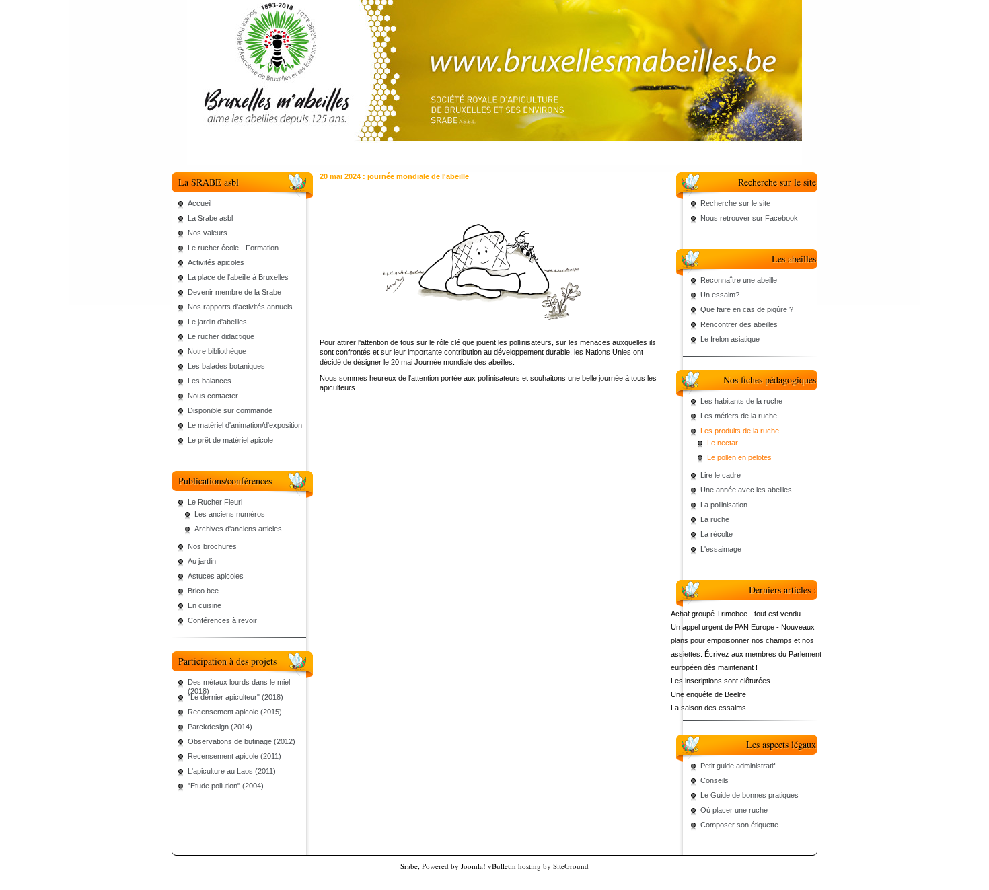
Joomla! (473, 866)
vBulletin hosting (514, 866)
